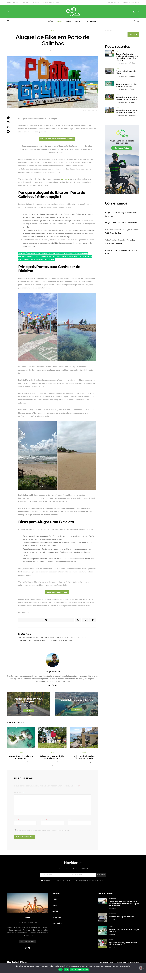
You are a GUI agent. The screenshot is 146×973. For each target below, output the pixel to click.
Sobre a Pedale (12, 2)
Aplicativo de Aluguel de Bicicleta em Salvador (84, 757)
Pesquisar (108, 30)
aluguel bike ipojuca (79, 637)
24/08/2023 (50, 50)
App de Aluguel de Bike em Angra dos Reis (21, 757)
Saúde (68, 21)
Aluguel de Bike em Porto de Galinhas (34, 640)
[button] (138, 21)
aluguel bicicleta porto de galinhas (55, 637)
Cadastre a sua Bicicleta (30, 2)
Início (50, 21)
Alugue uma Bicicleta (51, 2)
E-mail (44, 820)
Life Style (79, 21)
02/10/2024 (90, 762)
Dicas (59, 21)
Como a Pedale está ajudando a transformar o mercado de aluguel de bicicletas (127, 57)
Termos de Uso (113, 2)
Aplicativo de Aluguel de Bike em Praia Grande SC (52, 757)
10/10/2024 (59, 762)
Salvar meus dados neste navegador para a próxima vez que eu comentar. (43, 830)
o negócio (91, 21)
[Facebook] (137, 11)
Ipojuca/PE (64, 179)
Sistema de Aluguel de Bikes (126, 72)
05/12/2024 (132, 76)
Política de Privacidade (131, 2)
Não (66, 969)
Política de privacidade (79, 969)
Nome (16, 820)
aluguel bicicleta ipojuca (29, 637)
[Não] (143, 968)
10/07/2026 (132, 63)
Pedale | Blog (17, 962)
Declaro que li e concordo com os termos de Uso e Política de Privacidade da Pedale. (74, 880)
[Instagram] (134, 11)
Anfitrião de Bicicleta (128, 223)
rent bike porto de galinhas (62, 640)
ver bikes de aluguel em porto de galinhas (57, 139)
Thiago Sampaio (39, 50)
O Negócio (119, 51)
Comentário (18, 793)
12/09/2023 (83, 704)
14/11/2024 (27, 762)
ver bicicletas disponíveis (57, 592)
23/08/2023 (35, 705)
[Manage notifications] (140, 968)
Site (69, 820)
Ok (60, 969)
